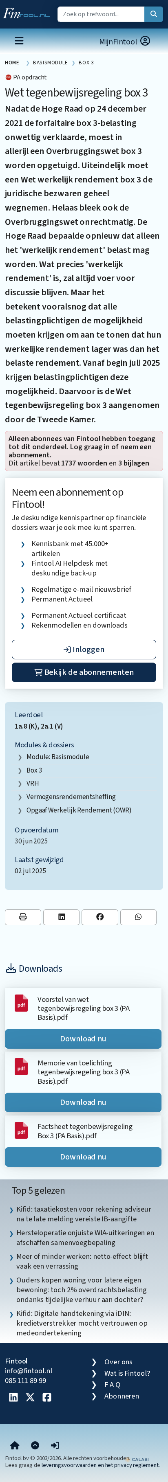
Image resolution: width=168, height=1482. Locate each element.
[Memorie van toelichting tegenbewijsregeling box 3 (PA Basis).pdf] (21, 1066)
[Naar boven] (35, 1446)
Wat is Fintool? (127, 1373)
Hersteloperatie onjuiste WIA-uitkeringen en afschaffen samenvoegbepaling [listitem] (85, 1237)
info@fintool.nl (28, 1371)
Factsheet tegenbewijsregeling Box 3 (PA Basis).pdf (85, 1131)
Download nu (83, 1039)
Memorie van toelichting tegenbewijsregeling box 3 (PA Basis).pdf (83, 1072)
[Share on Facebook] (100, 917)
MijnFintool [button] (119, 42)
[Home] (15, 1446)
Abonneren (121, 1396)
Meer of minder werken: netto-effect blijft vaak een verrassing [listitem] (82, 1261)
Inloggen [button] (87, 649)
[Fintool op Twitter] (30, 1398)
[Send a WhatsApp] (138, 917)
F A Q (112, 1384)
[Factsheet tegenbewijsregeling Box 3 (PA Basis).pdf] (21, 1129)
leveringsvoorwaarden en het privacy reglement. (101, 1465)
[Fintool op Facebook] (46, 1398)
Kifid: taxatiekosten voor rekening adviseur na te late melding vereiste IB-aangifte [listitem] (83, 1214)
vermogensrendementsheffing (71, 797)
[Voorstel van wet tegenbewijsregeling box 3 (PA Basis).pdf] (21, 1002)
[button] (55, 1446)
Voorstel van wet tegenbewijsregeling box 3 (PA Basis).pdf (83, 1008)
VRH (33, 783)
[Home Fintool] (28, 11)
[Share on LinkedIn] (61, 917)
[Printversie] (23, 917)
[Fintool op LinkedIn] (13, 1398)
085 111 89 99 (25, 1380)
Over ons (118, 1362)
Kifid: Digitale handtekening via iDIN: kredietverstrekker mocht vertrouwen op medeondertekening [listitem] (82, 1323)
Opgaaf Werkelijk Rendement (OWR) (79, 810)
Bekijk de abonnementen (88, 672)
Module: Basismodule (58, 757)
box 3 (34, 770)
